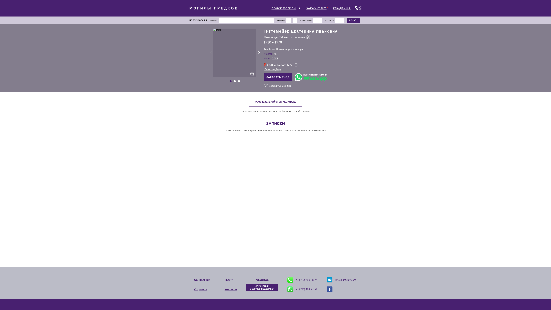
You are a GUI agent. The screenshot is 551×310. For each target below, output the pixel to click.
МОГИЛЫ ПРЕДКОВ (213, 8)
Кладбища (262, 279)
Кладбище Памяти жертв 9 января (283, 49)
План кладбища (272, 69)
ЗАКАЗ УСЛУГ (316, 8)
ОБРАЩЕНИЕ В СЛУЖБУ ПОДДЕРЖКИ (262, 287)
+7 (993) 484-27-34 (306, 289)
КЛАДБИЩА (342, 8)
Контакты (231, 289)
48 (275, 53)
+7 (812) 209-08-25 (306, 280)
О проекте (200, 289)
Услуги (229, 280)
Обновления (202, 280)
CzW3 (275, 58)
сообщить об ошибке (280, 86)
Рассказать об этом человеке (275, 102)
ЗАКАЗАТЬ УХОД (278, 77)
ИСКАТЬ (353, 20)
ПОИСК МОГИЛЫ (283, 8)
